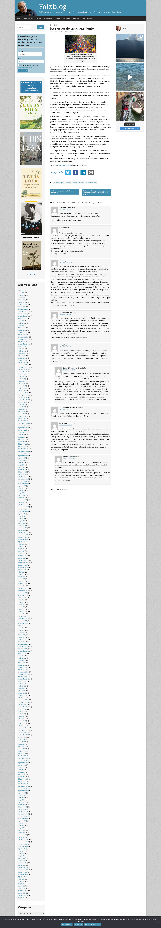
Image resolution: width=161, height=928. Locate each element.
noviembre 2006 (23, 842)
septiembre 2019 (23, 483)
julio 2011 (21, 711)
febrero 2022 (22, 416)
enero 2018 (22, 530)
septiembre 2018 (23, 511)
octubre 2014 (22, 621)
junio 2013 (21, 658)
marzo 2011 (22, 721)
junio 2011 (21, 714)
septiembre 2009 (23, 763)
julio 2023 (21, 376)
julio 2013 (21, 656)
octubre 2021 (22, 425)
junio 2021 (21, 435)
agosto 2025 (22, 318)
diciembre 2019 (23, 476)
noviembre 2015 (23, 590)
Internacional (28, 19)
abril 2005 (21, 886)
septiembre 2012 (23, 679)
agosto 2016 (22, 569)
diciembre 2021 (23, 421)
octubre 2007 (22, 816)
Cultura (57, 19)
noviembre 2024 (23, 339)
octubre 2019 (22, 481)
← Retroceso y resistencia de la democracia (61, 192)
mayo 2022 (21, 409)
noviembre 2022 (23, 395)
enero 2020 (22, 474)
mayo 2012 (21, 688)
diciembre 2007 (23, 811)
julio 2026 (21, 293)
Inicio (18, 19)
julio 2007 (21, 823)
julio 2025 (21, 321)
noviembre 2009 (23, 758)
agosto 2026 (22, 290)
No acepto (78, 925)
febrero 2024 (22, 360)
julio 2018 (21, 516)
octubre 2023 (22, 369)
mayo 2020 (21, 465)
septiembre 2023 (23, 372)
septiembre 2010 (23, 735)
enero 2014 (22, 642)
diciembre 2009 (23, 756)
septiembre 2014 (23, 623)
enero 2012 (22, 697)
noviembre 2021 (23, 423)
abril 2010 (21, 746)
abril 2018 (21, 523)
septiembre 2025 (23, 316)
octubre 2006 (22, 844)
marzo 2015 (22, 609)
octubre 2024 (22, 342)
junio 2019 (21, 490)
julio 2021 (21, 432)
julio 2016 (21, 572)
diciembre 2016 (23, 560)
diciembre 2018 (23, 504)
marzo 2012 (22, 693)
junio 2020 (21, 463)
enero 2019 (22, 502)
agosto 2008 (22, 793)
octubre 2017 (22, 537)
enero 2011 (22, 725)
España (67, 182)
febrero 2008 (22, 807)
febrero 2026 (22, 304)
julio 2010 (21, 739)
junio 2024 (21, 351)
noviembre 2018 (23, 507)
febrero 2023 (22, 388)
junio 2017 (21, 546)
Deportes (66, 19)
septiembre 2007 (23, 818)
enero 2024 (22, 362)
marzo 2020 (22, 470)
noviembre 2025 (23, 311)
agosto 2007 (22, 821)
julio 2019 (21, 488)
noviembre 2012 (23, 674)
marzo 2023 (22, 386)
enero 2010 (22, 753)
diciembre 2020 (23, 448)
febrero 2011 (22, 723)
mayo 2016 (21, 576)
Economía (48, 19)
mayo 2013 (21, 660)
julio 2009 (21, 767)
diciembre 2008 (23, 783)
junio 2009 (21, 770)
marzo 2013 (22, 665)
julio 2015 (21, 600)
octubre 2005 (22, 872)
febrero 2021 (22, 444)
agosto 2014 (22, 625)
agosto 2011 (22, 709)
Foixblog (52, 7)
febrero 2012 (22, 695)
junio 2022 (21, 407)
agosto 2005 (22, 877)
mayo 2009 (21, 772)
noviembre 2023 (23, 367)
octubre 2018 (22, 509)
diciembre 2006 (23, 839)
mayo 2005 (21, 884)
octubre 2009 (22, 760)
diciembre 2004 (23, 895)
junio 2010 (21, 742)
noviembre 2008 (23, 786)
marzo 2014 (22, 637)
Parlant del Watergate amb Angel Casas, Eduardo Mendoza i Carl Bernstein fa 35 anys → (96, 192)
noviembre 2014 (23, 618)
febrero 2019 (22, 500)
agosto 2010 (22, 737)
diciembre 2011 (23, 700)
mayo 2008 (21, 800)
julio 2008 (21, 795)
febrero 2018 (22, 528)
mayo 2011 (21, 716)
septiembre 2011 (23, 707)
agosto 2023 (22, 374)
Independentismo (78, 182)
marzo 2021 (22, 442)
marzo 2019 (22, 497)
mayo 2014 (21, 632)
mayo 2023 (21, 381)
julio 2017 (21, 544)
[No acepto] (158, 922)
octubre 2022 (22, 397)
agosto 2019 (22, 486)
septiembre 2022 (23, 400)
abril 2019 (21, 495)
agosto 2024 (22, 346)
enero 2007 (22, 837)
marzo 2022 (22, 414)
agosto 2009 (22, 765)
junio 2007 (21, 825)
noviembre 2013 (23, 646)
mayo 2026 (21, 297)
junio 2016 (21, 574)
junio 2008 (21, 797)
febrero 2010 (22, 751)
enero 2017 (22, 558)
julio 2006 (21, 851)
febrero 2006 (22, 863)
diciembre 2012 (23, 672)
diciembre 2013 (23, 644)
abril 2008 (21, 802)
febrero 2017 (22, 556)
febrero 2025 (22, 332)
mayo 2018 (21, 521)
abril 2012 (21, 690)
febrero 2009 (22, 779)
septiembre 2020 (23, 456)
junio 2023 (21, 379)
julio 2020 (21, 460)
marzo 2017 (22, 553)
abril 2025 (21, 328)
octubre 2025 (22, 314)
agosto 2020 (22, 458)
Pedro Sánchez (91, 182)
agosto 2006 (22, 849)
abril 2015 (21, 607)
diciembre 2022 (23, 393)
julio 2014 (21, 628)
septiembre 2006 (23, 846)
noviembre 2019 (23, 479)
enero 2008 (22, 809)
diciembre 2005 (23, 867)
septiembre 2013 (23, 651)
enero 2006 (22, 865)
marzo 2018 (22, 525)
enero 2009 (22, 781)
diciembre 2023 (23, 365)
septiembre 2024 (23, 344)
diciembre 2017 (23, 532)
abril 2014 (21, 635)
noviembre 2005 (23, 870)
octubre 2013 (22, 649)
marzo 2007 (22, 832)
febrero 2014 (22, 639)
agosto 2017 (22, 542)
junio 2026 (21, 295)
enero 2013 (22, 670)
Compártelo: (57, 172)
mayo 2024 (21, 353)
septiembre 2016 (23, 567)
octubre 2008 (22, 788)
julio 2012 (21, 684)
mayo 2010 (21, 744)
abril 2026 (21, 300)
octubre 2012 (22, 677)
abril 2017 (21, 551)
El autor (76, 19)
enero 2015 (22, 614)
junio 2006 (21, 853)
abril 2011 (21, 718)
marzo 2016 (22, 581)
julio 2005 (21, 879)
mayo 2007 (21, 828)
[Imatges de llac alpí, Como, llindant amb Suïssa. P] (130, 48)
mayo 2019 (21, 493)
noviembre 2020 (23, 451)
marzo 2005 (22, 888)
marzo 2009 (22, 777)
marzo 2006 (22, 860)
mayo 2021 (21, 437)
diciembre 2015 (23, 588)
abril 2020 (21, 467)
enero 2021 (22, 446)
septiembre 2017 (23, 539)
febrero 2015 (22, 611)
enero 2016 (22, 586)
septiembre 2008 (23, 790)
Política (38, 19)
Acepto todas (66, 925)
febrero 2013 (22, 667)
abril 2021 (21, 439)
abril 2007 (21, 830)
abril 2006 (21, 858)
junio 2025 (21, 323)
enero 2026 (22, 307)
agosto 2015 (22, 597)
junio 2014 (21, 630)
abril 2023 (21, 383)
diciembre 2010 (23, 728)
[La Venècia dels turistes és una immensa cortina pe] (130, 106)
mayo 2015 (21, 604)
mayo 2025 (21, 325)
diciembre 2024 (23, 337)
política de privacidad (25, 67)
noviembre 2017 (23, 535)
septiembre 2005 (23, 874)
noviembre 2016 (23, 563)
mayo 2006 (21, 856)
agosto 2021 (22, 430)
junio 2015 (21, 602)
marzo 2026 (22, 302)
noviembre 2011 (23, 702)
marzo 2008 (22, 805)
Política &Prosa (31, 274)
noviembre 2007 (23, 814)
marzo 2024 (22, 358)
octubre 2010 (22, 732)
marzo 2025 (22, 330)
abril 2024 (21, 355)
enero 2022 (22, 418)
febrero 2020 (22, 472)
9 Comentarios (73, 32)
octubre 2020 (22, 453)
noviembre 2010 (23, 730)
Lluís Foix (55, 32)
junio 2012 (21, 686)
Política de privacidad (92, 925)
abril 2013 (21, 663)
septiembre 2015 (23, 595)
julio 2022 (21, 404)
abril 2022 (21, 411)
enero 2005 (22, 893)
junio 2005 (21, 881)
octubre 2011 (22, 704)
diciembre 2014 (23, 616)
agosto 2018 (22, 514)
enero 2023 (22, 390)
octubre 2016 (22, 565)
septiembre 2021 (23, 428)
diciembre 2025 (23, 309)
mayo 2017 (21, 549)
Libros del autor (87, 19)
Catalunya (59, 182)
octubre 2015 (22, 593)
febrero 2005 (22, 891)
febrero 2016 (22, 583)
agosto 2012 (22, 681)
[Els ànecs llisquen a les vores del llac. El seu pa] (130, 77)
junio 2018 (21, 518)
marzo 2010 (22, 749)
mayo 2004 (21, 898)
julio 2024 (21, 349)
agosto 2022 (22, 402)
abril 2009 (21, 774)
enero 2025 (22, 335)
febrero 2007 (22, 835)
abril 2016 (21, 579)
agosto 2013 (22, 653)
